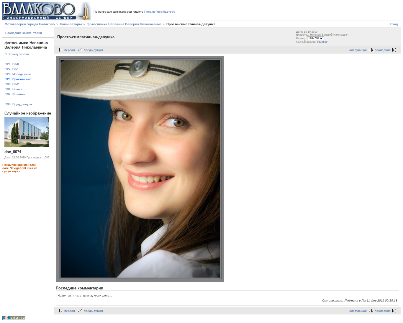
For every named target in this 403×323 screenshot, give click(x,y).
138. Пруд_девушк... (20, 104)
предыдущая (93, 50)
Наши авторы (71, 24)
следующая (358, 50)
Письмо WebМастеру (159, 11)
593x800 (322, 41)
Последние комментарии (23, 32)
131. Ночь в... (15, 89)
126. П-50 (12, 64)
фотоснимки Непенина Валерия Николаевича (124, 24)
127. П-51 (12, 69)
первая (69, 50)
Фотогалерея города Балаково (30, 24)
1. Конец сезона (17, 54)
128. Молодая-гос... (19, 74)
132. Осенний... (16, 94)
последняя (383, 50)
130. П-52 (12, 84)
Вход (394, 24)
